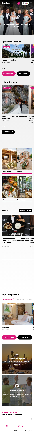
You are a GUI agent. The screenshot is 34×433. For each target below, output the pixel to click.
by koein (30, 431)
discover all (23, 74)
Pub (30, 299)
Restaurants (21, 299)
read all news (25, 210)
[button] (32, 27)
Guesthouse (7, 299)
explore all (25, 337)
